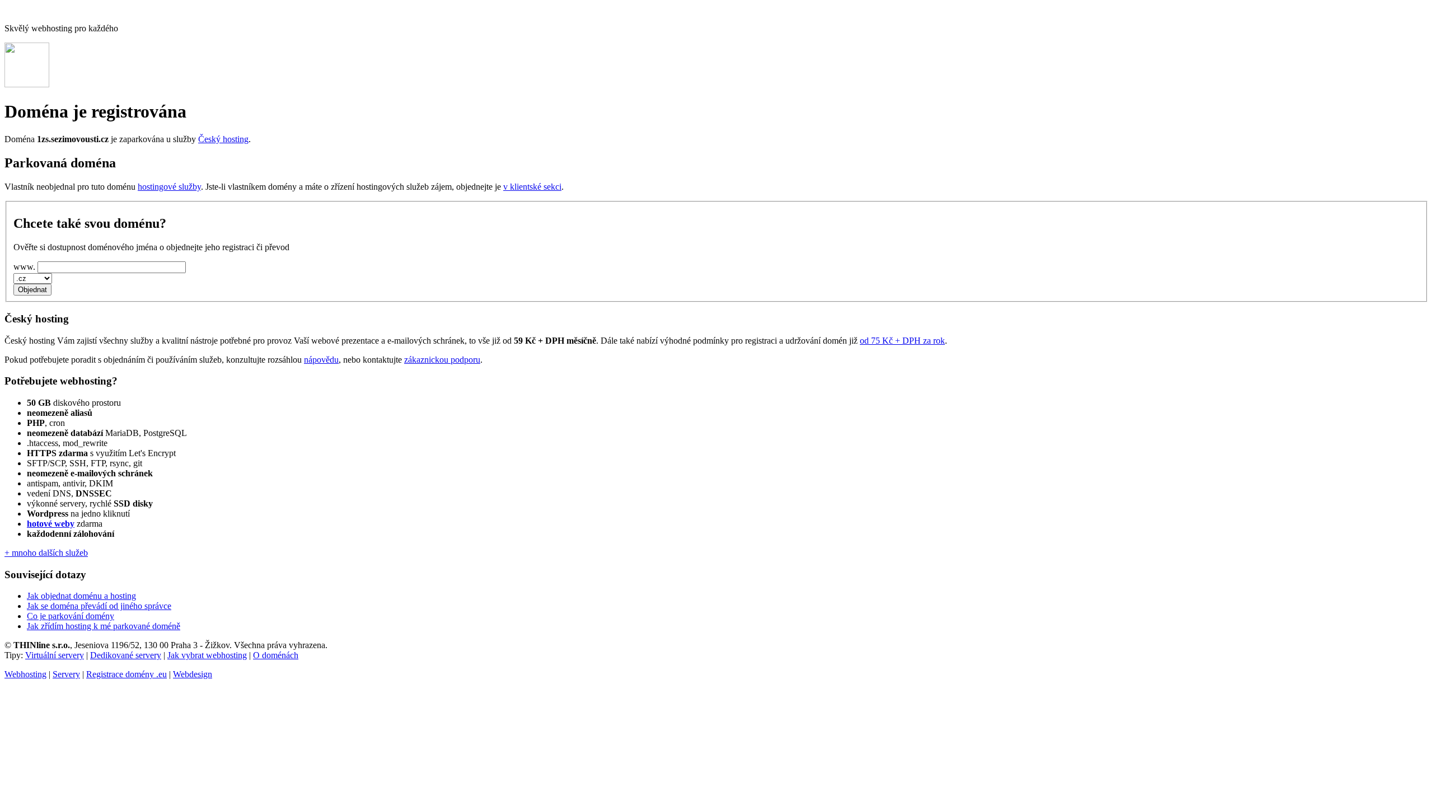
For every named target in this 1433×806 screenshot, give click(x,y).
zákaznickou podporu (442, 359)
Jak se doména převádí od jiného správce (99, 606)
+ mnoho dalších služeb (46, 552)
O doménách (275, 655)
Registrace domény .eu (126, 674)
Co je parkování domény (70, 616)
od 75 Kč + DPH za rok (902, 340)
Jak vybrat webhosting (207, 655)
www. (24, 266)
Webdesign (192, 674)
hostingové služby (169, 186)
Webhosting (25, 674)
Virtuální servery (54, 655)
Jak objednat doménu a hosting (81, 596)
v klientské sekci (532, 186)
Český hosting (223, 139)
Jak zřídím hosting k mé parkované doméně (103, 626)
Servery (66, 674)
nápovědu (321, 359)
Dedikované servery (125, 655)
